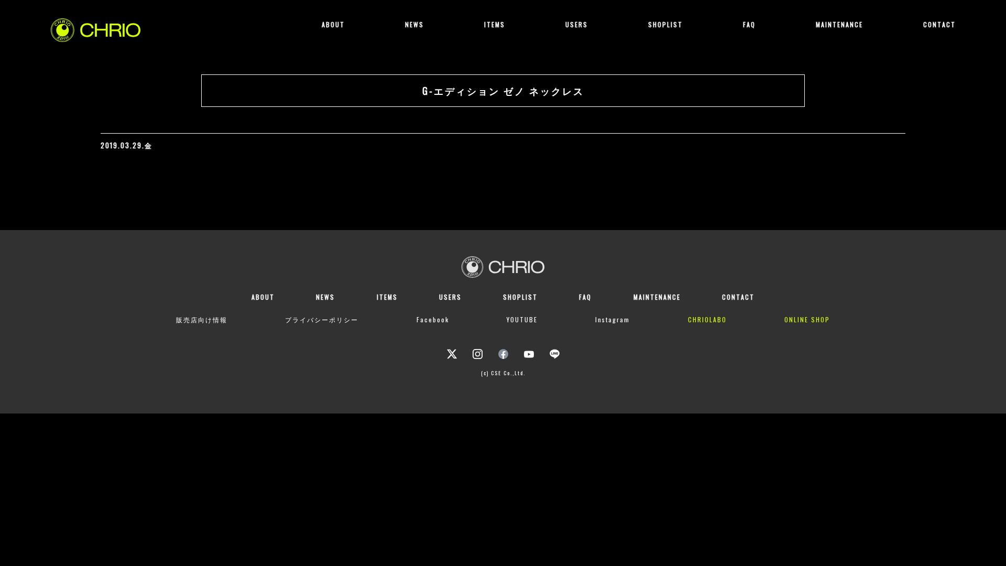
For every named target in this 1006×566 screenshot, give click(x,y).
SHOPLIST (665, 24)
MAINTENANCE (839, 24)
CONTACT (939, 24)
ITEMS (494, 24)
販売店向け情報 (201, 319)
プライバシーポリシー (321, 319)
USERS (576, 24)
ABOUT (333, 24)
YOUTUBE (522, 319)
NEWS (414, 24)
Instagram (612, 319)
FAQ (749, 24)
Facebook (433, 319)
